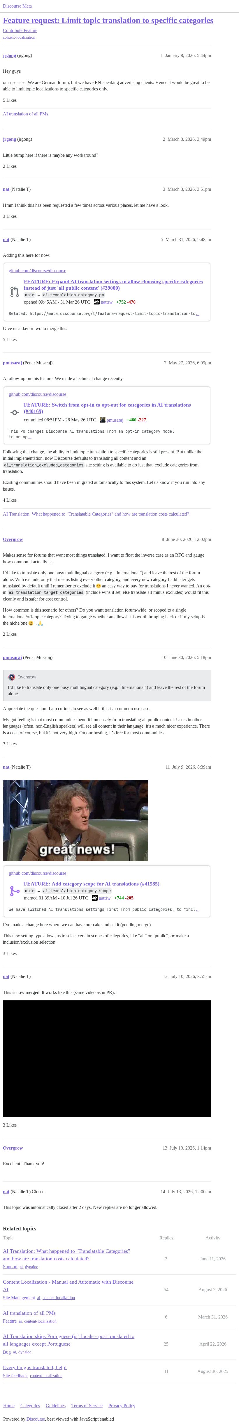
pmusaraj (114, 420)
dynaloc (31, 1267)
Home (9, 1405)
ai (21, 1267)
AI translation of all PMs (25, 113)
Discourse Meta (17, 5)
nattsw (106, 302)
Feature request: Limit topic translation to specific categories (108, 20)
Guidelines (56, 1405)
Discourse (36, 1419)
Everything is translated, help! (35, 1367)
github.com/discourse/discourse (37, 270)
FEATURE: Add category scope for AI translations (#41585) (91, 884)
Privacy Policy (121, 1405)
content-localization (19, 37)
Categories (30, 1405)
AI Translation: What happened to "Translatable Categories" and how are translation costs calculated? (96, 514)
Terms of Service (87, 1405)
